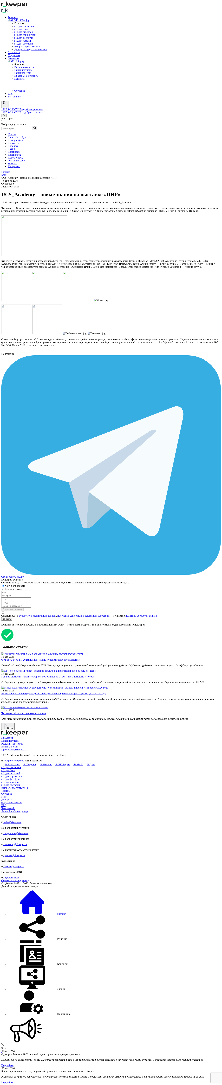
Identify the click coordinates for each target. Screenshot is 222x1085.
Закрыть (7, 619)
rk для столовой (23, 32)
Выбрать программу (27, 46)
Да (4, 115)
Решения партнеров (12, 743)
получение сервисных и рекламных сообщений (83, 615)
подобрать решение (32, 109)
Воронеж (13, 146)
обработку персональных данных (37, 615)
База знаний (14, 96)
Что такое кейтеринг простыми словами (23, 713)
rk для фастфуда (23, 37)
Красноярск (14, 154)
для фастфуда (10, 779)
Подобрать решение (12, 609)
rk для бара (21, 29)
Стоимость (14, 52)
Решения (13, 17)
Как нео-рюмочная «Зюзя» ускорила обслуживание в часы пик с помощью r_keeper (47, 676)
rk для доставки (23, 43)
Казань (11, 148)
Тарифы (5, 790)
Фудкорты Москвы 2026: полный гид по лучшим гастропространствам (40, 659)
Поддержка (14, 55)
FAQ (4, 805)
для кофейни (10, 782)
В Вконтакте (12, 764)
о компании (7, 737)
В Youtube (46, 764)
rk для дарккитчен (25, 34)
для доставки (10, 785)
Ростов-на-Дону (17, 160)
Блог (10, 93)
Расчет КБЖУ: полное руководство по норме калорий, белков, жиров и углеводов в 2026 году (53, 693)
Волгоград (14, 143)
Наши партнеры (23, 70)
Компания (13, 58)
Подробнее (7, 1065)
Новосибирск (15, 157)
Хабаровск (14, 166)
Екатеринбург (15, 140)
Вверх (10, 728)
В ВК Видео (62, 764)
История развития (24, 67)
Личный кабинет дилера (14, 811)
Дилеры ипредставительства (11, 801)
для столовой (10, 773)
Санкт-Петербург (17, 137)
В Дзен (91, 764)
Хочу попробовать (15, 585)
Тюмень (12, 163)
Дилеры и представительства (30, 49)
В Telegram (29, 764)
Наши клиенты (22, 72)
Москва (12, 134)
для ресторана (11, 767)
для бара (8, 770)
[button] (37, 939)
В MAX (78, 764)
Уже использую (14, 589)
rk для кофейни (23, 40)
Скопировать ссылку (12, 576)
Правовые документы (26, 75)
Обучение (19, 90)
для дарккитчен (12, 776)
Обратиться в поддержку (15, 880)
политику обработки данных (141, 615)
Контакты (19, 78)
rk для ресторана (24, 26)
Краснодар (14, 151)
